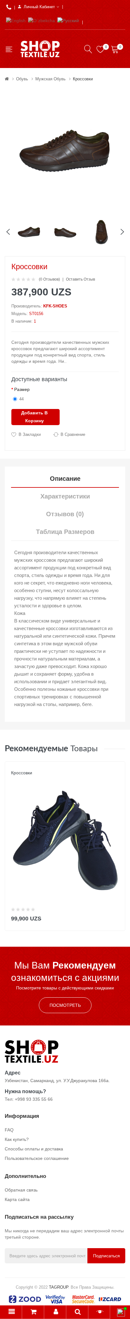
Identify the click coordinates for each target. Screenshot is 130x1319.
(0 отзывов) (49, 279)
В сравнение (73, 434)
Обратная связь (21, 1189)
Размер (22, 389)
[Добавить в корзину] (116, 917)
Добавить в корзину (34, 416)
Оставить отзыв (80, 279)
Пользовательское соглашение (37, 1158)
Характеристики (65, 496)
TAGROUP (58, 1287)
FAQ (9, 1129)
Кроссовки (83, 79)
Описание (65, 478)
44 (21, 399)
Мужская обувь (50, 79)
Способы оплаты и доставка (34, 1148)
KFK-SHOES (55, 306)
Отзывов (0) (65, 514)
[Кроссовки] (29, 231)
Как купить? (17, 1139)
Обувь (22, 79)
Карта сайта (17, 1199)
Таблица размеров (65, 531)
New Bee (19, 779)
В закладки (30, 434)
